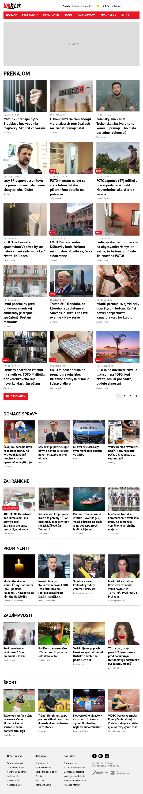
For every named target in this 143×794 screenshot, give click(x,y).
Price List (39, 780)
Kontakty (69, 756)
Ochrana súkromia (15, 767)
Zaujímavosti (87, 15)
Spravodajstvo (70, 763)
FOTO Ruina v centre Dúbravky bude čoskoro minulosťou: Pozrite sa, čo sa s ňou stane (71, 249)
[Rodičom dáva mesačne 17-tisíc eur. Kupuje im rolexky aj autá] (54, 633)
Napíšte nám (13, 780)
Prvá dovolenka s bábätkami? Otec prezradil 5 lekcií (14, 652)
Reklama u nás (42, 763)
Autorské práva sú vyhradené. (106, 765)
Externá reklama (43, 767)
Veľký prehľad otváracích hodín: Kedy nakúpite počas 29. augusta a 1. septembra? (123, 452)
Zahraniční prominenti (13, 600)
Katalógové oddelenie (74, 776)
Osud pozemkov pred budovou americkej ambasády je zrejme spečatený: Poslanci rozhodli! (19, 312)
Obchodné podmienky (46, 771)
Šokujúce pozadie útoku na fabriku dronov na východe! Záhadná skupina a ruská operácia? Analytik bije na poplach (18, 454)
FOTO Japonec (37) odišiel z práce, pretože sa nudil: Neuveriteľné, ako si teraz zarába (116, 187)
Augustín (87, 5)
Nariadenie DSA (14, 784)
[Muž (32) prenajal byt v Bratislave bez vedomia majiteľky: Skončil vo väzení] (25, 96)
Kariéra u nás (13, 776)
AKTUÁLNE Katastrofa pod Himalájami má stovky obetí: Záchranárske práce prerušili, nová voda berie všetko (17, 521)
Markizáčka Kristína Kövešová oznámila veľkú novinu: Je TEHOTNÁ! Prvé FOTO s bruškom (122, 588)
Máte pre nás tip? (72, 784)
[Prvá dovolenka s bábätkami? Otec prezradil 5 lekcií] (19, 633)
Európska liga (9, 735)
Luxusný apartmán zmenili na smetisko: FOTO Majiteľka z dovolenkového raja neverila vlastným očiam (24, 377)
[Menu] (136, 15)
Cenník (38, 776)
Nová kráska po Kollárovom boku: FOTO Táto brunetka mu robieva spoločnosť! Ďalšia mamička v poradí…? (53, 588)
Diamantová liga (80, 731)
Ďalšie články (15, 396)
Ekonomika (108, 15)
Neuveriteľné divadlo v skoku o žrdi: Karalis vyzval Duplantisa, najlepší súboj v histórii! (88, 721)
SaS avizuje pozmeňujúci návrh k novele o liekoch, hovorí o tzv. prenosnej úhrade (54, 452)
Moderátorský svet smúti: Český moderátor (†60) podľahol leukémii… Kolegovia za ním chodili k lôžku (18, 588)
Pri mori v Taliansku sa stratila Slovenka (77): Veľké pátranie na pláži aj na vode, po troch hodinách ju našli (87, 521)
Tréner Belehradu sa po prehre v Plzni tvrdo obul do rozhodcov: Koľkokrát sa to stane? (53, 721)
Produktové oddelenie (74, 767)
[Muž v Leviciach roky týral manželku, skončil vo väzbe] (89, 432)
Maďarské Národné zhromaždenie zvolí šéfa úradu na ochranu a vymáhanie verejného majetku (123, 521)
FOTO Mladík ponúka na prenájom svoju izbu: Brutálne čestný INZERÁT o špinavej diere (69, 377)
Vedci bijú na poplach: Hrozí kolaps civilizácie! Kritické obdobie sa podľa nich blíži (88, 654)
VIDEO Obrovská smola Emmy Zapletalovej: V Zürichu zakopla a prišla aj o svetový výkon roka (123, 721)
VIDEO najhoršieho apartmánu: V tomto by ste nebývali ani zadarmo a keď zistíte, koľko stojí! (24, 249)
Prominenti (51, 15)
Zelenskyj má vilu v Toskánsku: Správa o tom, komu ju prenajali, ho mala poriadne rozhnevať (116, 126)
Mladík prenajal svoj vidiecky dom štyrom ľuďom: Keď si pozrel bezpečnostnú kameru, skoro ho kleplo (117, 310)
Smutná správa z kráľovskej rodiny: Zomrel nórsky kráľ (84, 585)
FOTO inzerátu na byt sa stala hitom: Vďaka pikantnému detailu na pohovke (67, 187)
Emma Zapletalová (116, 731)
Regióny (111, 462)
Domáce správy (20, 414)
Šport (68, 15)
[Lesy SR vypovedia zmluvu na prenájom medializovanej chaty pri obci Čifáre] (25, 158)
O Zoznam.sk (14, 756)
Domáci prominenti (46, 600)
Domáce (11, 15)
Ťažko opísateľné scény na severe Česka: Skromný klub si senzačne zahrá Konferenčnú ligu (17, 723)
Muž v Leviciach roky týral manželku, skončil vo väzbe (87, 450)
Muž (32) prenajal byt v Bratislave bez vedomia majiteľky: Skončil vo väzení (24, 123)
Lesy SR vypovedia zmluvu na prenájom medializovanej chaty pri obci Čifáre (24, 185)
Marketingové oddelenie (75, 780)
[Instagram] (100, 756)
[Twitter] (107, 756)
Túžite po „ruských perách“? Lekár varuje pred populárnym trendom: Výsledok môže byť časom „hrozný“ (123, 656)
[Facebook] (94, 756)
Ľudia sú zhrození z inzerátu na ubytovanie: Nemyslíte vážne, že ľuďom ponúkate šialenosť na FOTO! (117, 249)
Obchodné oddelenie (74, 771)
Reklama (40, 756)
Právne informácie (15, 763)
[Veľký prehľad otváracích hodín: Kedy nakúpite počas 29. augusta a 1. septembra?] (124, 432)
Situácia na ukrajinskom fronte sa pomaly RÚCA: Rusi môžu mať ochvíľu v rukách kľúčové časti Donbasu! (53, 521)
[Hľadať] (128, 15)
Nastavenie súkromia (17, 771)
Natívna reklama (43, 784)
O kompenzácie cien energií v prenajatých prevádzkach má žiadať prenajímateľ (70, 123)
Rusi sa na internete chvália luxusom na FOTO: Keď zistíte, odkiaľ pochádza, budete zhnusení (116, 377)
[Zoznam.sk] (101, 773)
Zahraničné (30, 15)
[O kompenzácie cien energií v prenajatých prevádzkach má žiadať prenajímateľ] (71, 96)
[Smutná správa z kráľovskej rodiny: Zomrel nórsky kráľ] (89, 566)
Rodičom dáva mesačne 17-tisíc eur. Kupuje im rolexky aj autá (52, 652)
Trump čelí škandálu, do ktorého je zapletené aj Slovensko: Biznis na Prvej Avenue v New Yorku (69, 310)
